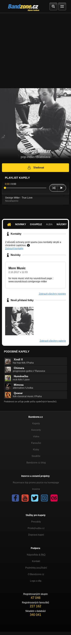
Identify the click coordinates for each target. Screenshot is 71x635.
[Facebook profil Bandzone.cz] (15, 498)
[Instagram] (44, 498)
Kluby (36, 449)
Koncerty (36, 430)
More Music (17, 268)
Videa (36, 436)
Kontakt (36, 561)
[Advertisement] (35, 50)
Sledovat (38, 167)
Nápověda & (36, 554)
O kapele (36, 224)
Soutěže (36, 456)
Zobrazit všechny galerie (53, 340)
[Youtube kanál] (25, 498)
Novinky (20, 224)
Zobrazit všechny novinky (52, 293)
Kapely (36, 423)
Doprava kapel (36, 534)
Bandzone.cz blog (36, 462)
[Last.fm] (54, 498)
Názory (62, 224)
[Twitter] (34, 498)
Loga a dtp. (36, 580)
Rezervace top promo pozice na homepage (36, 482)
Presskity (36, 521)
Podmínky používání (36, 567)
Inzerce (36, 489)
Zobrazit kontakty (14, 248)
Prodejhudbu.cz (36, 528)
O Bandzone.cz (36, 574)
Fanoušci (36, 443)
